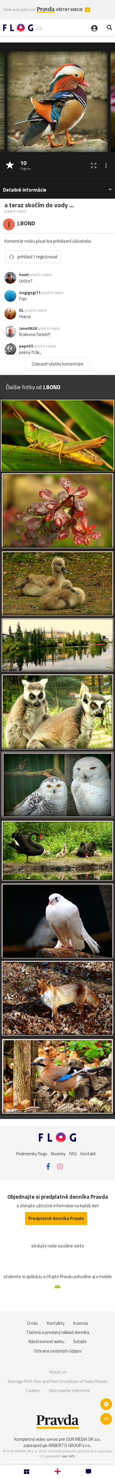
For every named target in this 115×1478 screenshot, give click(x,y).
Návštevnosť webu (46, 1341)
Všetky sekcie (69, 9)
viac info (68, 1456)
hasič (24, 275)
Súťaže (80, 1341)
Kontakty (56, 1323)
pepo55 (26, 346)
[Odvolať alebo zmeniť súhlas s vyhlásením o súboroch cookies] (106, 1404)
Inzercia (80, 1323)
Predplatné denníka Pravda (56, 1218)
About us (57, 1372)
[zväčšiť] (93, 165)
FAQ (73, 1153)
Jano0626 (28, 328)
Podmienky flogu (31, 1153)
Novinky (58, 1153)
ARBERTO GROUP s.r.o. (69, 1445)
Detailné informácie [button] (24, 190)
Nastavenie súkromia (69, 1390)
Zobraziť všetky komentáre (57, 363)
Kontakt (88, 1153)
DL (21, 310)
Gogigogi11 (30, 293)
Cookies (33, 1390)
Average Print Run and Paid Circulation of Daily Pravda (57, 1381)
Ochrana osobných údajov (57, 1351)
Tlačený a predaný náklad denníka (57, 1332)
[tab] (57, 187)
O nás (32, 1323)
